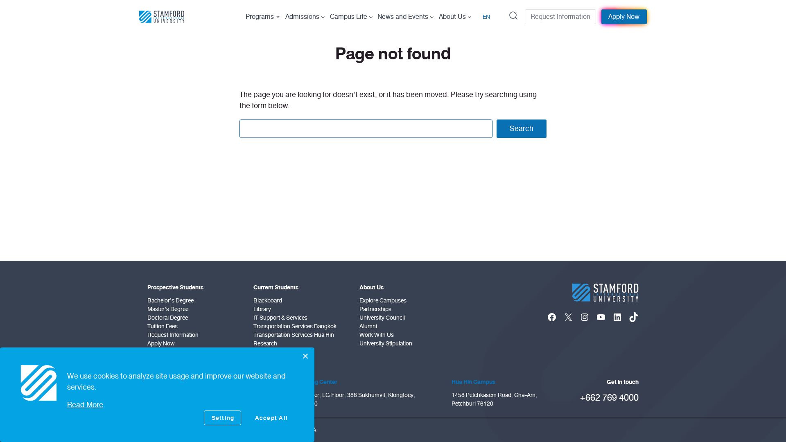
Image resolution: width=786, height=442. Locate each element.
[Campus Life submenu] (371, 17)
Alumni (368, 326)
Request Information (560, 16)
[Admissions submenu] (323, 17)
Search (521, 128)
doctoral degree (167, 317)
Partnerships (375, 309)
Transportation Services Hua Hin (293, 335)
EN (486, 17)
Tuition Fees (162, 326)
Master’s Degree (167, 309)
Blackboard (267, 300)
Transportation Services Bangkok (295, 326)
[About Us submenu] (470, 17)
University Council (382, 317)
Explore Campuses (383, 300)
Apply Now (623, 16)
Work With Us (376, 335)
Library (262, 309)
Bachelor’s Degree (170, 300)
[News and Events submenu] (432, 17)
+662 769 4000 (609, 397)
